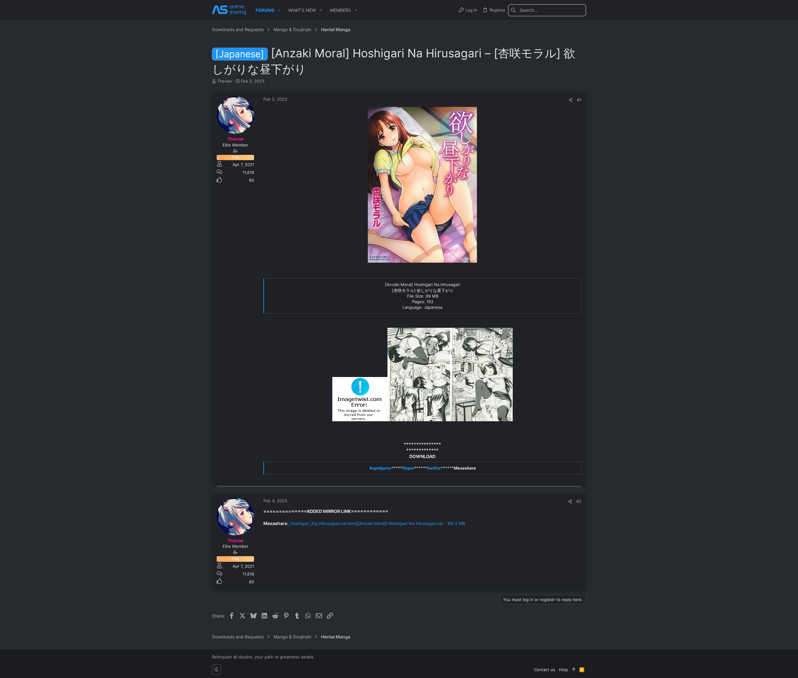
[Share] (570, 100)
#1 (579, 99)
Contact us (544, 669)
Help (563, 669)
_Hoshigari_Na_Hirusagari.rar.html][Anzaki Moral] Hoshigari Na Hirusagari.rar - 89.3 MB (376, 523)
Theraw (224, 81)
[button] (279, 10)
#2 (578, 501)
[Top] (574, 669)
